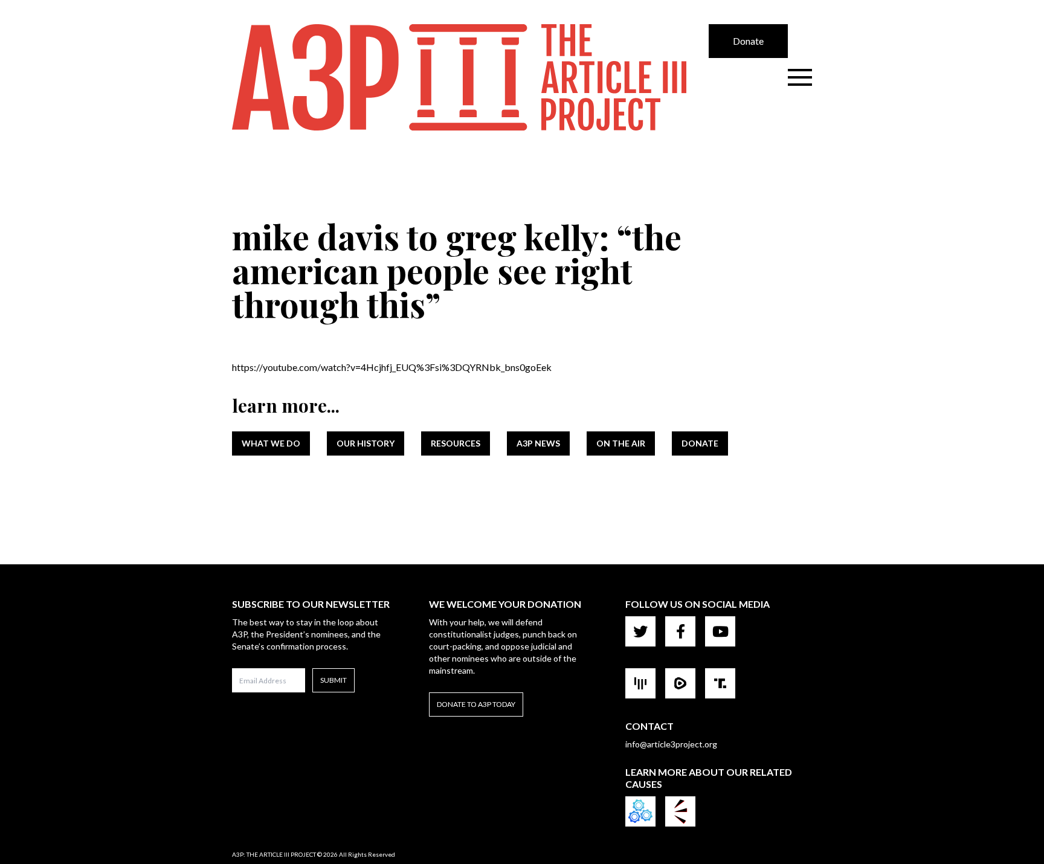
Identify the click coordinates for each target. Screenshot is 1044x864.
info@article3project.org (671, 744)
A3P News (538, 443)
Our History (366, 443)
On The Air (620, 443)
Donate (748, 41)
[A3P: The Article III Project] (470, 77)
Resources (455, 443)
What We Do (271, 443)
